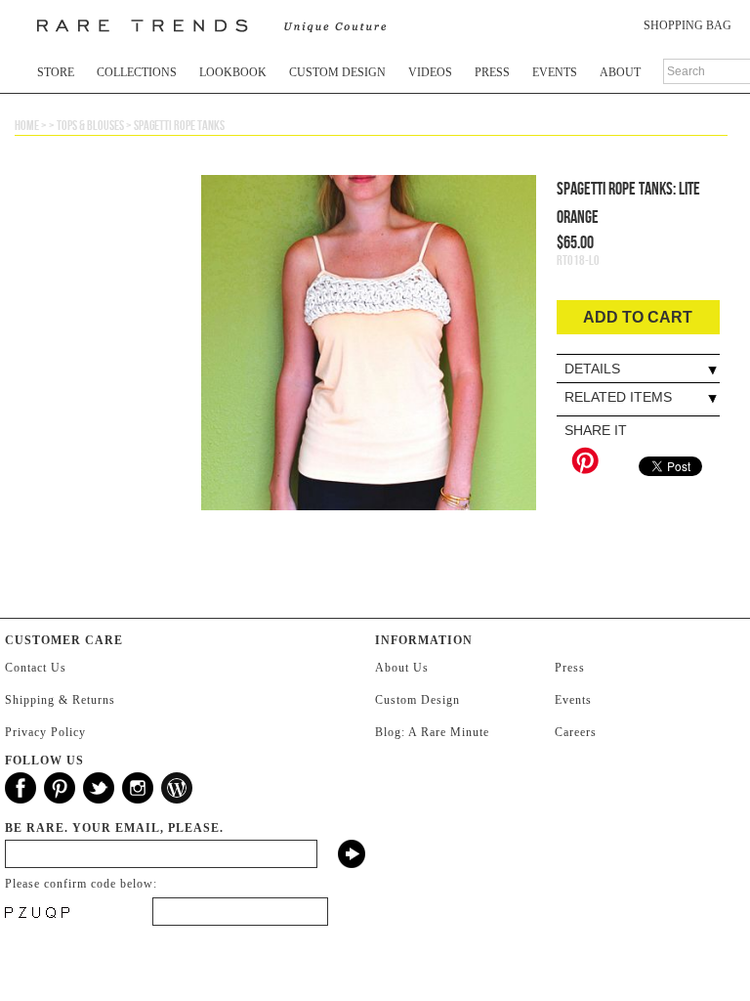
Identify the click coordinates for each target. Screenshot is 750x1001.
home (27, 125)
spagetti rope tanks (179, 125)
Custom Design (337, 72)
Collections (137, 72)
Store (55, 72)
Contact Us (35, 668)
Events (554, 72)
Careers (576, 732)
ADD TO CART (637, 317)
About (620, 72)
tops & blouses (90, 125)
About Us (402, 668)
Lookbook (233, 72)
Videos (430, 72)
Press (492, 72)
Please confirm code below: (81, 884)
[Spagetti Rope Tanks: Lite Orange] (368, 380)
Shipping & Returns (60, 700)
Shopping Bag (687, 25)
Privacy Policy (45, 732)
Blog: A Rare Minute (432, 732)
